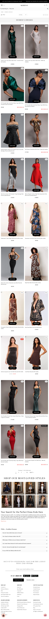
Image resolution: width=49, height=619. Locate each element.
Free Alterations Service (38, 604)
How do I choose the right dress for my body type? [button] (14, 547)
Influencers (19, 594)
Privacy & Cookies (4, 592)
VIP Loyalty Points (37, 606)
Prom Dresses (36, 592)
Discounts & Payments (22, 600)
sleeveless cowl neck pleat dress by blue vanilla (35, 238)
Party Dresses (36, 590)
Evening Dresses (36, 587)
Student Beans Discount (22, 609)
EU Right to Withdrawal (38, 611)
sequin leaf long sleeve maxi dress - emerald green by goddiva (12, 61)
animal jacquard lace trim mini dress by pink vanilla (12, 371)
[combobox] (23, 8)
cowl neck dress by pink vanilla (32, 371)
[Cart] (46, 5)
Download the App (37, 602)
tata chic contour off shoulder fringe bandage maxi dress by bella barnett (12, 194)
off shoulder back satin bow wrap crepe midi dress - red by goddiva (12, 461)
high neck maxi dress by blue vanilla (33, 282)
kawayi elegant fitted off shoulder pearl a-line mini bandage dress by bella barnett (12, 150)
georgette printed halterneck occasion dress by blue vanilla (12, 328)
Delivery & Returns (4, 589)
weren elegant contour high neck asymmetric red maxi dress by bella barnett (36, 194)
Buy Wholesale (20, 589)
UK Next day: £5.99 (5, 606)
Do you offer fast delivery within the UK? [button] (12, 550)
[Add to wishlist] (1, 25)
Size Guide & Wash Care (6, 594)
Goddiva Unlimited (4, 602)
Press (18, 596)
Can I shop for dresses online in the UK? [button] (12, 536)
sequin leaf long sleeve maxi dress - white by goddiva (35, 61)
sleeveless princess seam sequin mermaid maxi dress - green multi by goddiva (36, 416)
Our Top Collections (38, 585)
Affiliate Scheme (20, 592)
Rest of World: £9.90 (5, 609)
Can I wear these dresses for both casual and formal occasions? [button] (17, 543)
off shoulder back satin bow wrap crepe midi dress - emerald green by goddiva (12, 103)
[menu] (1, 5)
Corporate (19, 590)
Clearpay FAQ (20, 606)
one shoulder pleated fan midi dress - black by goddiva (35, 461)
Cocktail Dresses (36, 589)
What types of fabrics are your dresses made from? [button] (14, 540)
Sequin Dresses (36, 594)
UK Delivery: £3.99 (4, 604)
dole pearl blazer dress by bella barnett (33, 327)
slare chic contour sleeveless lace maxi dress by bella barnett (11, 283)
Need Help (3, 585)
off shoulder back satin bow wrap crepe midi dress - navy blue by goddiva (36, 105)
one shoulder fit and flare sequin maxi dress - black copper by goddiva (12, 416)
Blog (34, 607)
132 (27, 472)
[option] (12, 1)
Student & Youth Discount (22, 604)
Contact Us (3, 587)
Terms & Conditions (5, 596)
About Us (19, 587)
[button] (44, 15)
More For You (36, 600)
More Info (19, 585)
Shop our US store (37, 609)
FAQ (2, 590)
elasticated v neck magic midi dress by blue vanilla (12, 238)
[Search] (48, 8)
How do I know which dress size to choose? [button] (12, 532)
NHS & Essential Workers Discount (24, 602)
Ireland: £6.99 (3, 607)
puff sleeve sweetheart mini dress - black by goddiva (36, 149)
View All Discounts (20, 607)
